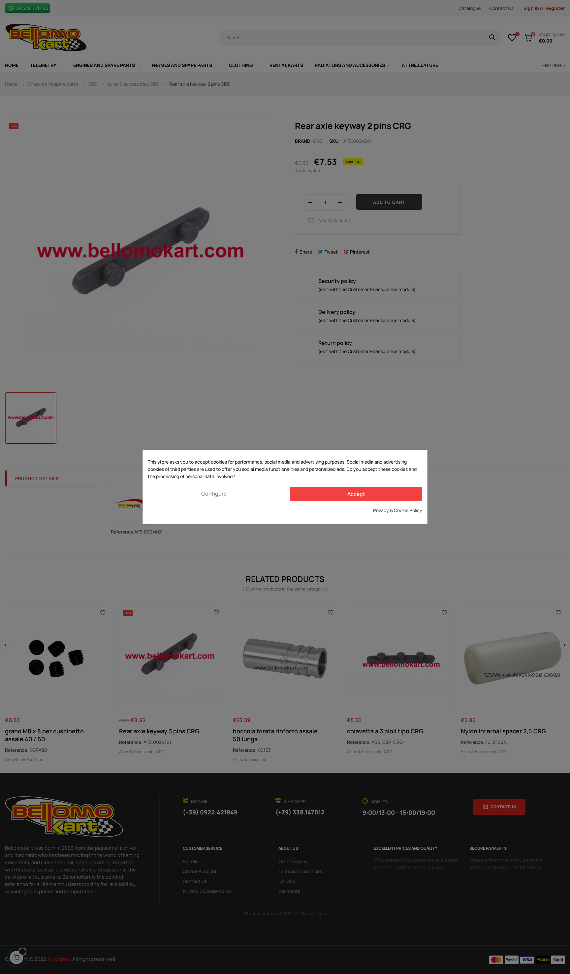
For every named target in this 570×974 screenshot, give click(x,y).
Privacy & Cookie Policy (397, 510)
